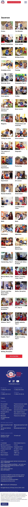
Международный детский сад (20, 425)
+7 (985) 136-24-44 (6, 389)
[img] (25, 2)
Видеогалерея (4, 455)
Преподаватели (5, 408)
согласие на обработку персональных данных (10, 500)
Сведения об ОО (18, 447)
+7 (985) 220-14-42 (6, 394)
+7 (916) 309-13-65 (19, 389)
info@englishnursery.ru (14, 384)
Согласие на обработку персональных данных (13, 475)
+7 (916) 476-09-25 (19, 394)
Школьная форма (18, 408)
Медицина (3, 416)
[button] (14, 2)
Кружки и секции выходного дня (5, 436)
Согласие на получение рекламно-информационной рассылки (10, 480)
